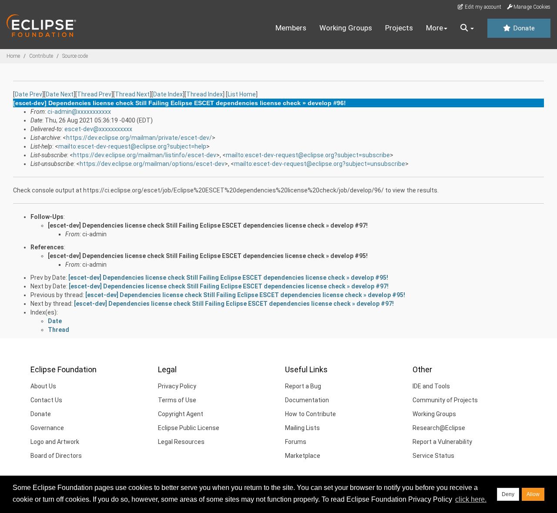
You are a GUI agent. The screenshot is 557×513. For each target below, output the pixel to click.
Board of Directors (56, 455)
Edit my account (482, 7)
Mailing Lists (302, 427)
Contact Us (46, 400)
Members (290, 27)
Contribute (41, 56)
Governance (47, 427)
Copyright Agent (180, 413)
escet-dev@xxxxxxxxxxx (98, 129)
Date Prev (28, 94)
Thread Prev (94, 94)
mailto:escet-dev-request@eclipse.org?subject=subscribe (308, 155)
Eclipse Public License (188, 427)
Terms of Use (177, 400)
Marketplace (302, 455)
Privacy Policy (177, 386)
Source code (75, 56)
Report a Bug (303, 386)
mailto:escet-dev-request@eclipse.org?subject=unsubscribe (319, 163)
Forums (295, 441)
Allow (533, 494)
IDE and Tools (431, 386)
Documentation (307, 400)
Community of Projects (445, 400)
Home (13, 56)
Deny (508, 494)
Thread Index (204, 94)
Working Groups (345, 27)
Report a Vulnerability (442, 441)
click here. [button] (471, 499)
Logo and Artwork (54, 441)
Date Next (60, 94)
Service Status (433, 455)
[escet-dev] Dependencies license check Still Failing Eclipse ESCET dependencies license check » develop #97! (208, 225)
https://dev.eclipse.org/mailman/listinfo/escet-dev (144, 155)
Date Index (168, 94)
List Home (242, 94)
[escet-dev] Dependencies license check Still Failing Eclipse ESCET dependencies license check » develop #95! (208, 255)
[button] (467, 28)
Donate (523, 28)
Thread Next (132, 94)
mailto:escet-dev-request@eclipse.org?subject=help (132, 146)
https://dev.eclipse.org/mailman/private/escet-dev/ (139, 137)
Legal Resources (181, 441)
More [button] (434, 27)
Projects (399, 27)
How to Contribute (310, 413)
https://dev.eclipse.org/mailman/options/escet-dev (152, 163)
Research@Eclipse (439, 427)
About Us (43, 386)
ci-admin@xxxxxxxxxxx (79, 111)
